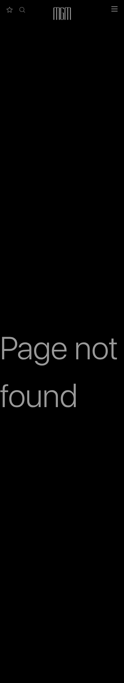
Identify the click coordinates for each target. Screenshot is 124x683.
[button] (22, 10)
